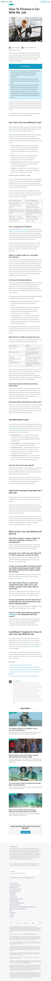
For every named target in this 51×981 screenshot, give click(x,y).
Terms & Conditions (14, 904)
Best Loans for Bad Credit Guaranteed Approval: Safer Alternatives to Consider (23, 811)
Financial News (13, 712)
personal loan (19, 430)
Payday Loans (13, 893)
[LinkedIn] (18, 923)
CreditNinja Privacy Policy (16, 899)
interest (11, 194)
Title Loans (12, 895)
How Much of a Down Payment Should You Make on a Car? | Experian (26, 669)
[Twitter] (33, 923)
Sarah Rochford (16, 681)
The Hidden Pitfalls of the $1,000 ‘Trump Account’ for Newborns (23, 729)
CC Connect (13, 912)
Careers (12, 916)
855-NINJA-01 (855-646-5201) (18, 873)
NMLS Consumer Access (30, 934)
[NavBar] (49, 2)
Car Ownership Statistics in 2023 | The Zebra (20, 665)
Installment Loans (14, 887)
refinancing (19, 578)
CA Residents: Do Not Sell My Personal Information (22, 906)
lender (31, 237)
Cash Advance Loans (15, 891)
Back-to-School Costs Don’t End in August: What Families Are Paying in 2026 (23, 756)
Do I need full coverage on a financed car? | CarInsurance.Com (24, 676)
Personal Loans (13, 883)
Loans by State (13, 897)
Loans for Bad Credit (15, 885)
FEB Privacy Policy (14, 901)
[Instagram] (40, 923)
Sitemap (12, 914)
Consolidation (13, 767)
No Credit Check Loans (15, 889)
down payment (24, 229)
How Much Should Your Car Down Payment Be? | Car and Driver (24, 667)
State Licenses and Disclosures (18, 908)
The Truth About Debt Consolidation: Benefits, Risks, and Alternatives (25, 784)
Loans (11, 4)
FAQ (11, 910)
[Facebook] (11, 923)
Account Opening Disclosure (17, 902)
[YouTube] (25, 923)
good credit (14, 131)
